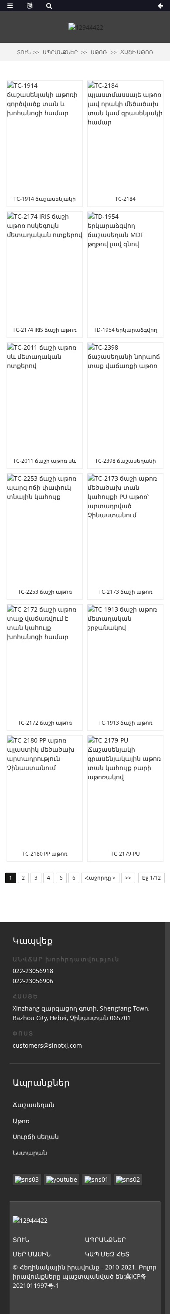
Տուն (24, 52)
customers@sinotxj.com (47, 1045)
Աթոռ (99, 52)
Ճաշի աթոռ (136, 52)
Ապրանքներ (60, 52)
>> (128, 877)
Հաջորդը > (100, 877)
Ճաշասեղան (33, 1105)
